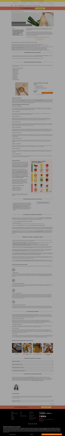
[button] (32, 217)
